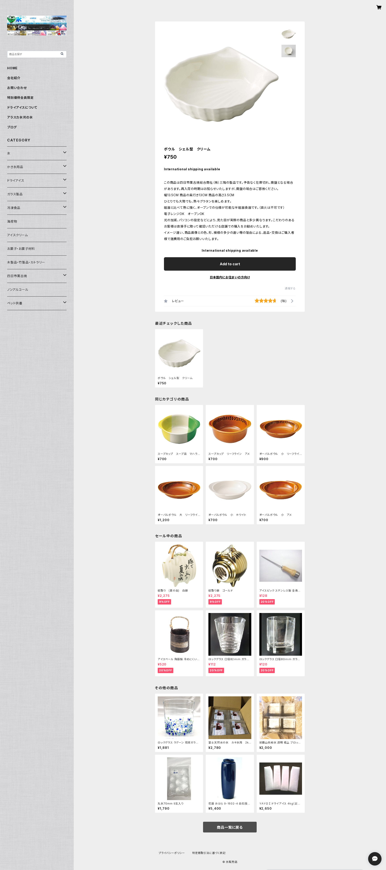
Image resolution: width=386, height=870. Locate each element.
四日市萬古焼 (17, 276)
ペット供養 (14, 303)
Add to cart (230, 264)
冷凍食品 (13, 208)
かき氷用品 (15, 167)
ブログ (12, 127)
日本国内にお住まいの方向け (230, 277)
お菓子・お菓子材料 (21, 249)
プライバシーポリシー (172, 853)
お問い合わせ (17, 88)
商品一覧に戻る (230, 827)
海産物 (12, 221)
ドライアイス (15, 180)
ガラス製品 (15, 194)
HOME (12, 68)
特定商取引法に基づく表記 (209, 853)
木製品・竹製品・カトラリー (26, 262)
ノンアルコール (17, 289)
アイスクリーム (17, 235)
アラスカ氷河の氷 (20, 117)
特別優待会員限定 (20, 97)
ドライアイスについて (22, 107)
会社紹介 (13, 78)
